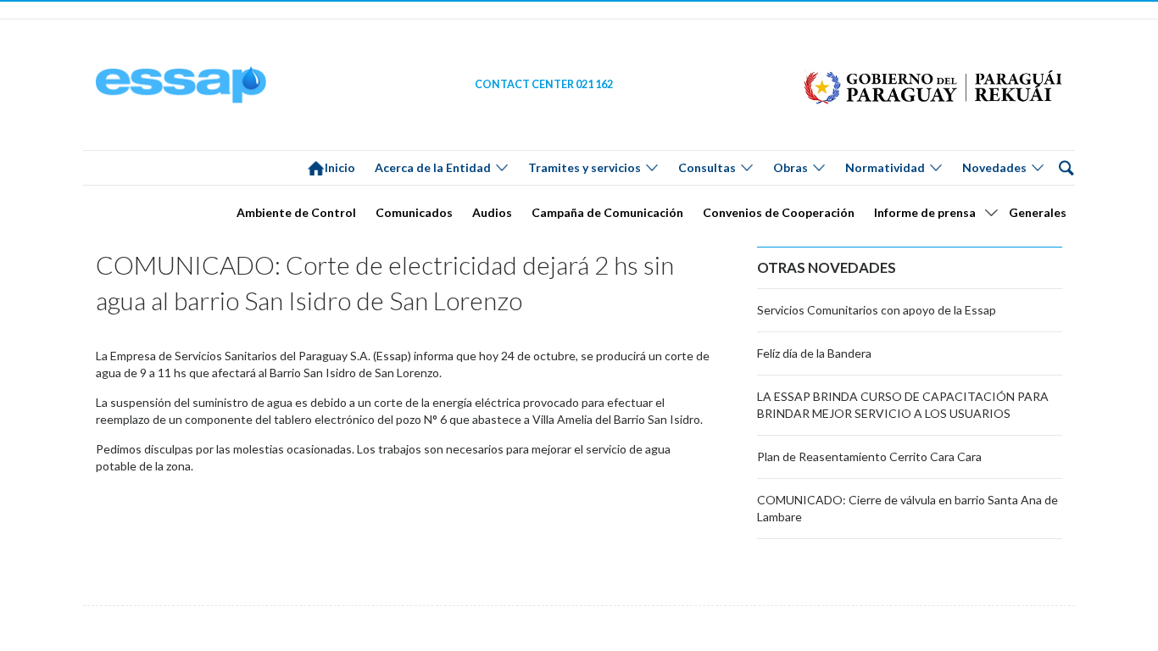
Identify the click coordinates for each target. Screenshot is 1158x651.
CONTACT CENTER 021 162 (544, 84)
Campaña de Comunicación (607, 212)
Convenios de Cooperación (779, 212)
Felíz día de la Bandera (814, 353)
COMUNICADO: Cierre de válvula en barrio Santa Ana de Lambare (907, 508)
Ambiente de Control (296, 212)
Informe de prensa (925, 212)
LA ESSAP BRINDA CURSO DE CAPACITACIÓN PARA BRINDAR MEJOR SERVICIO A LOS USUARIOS (903, 404)
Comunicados (414, 212)
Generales (1037, 212)
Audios (492, 212)
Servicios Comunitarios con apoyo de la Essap (876, 310)
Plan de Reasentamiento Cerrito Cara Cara (869, 456)
